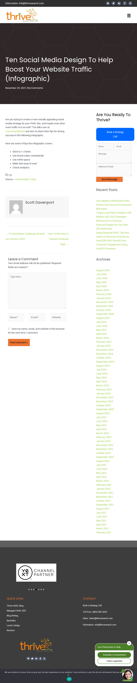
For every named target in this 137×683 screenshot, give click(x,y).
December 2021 (104, 492)
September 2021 (105, 504)
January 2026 (103, 298)
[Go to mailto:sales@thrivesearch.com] (108, 3)
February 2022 (103, 484)
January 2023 (103, 441)
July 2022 (101, 465)
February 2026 (103, 294)
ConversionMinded (15, 131)
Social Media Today (25, 179)
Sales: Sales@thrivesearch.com (98, 618)
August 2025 (103, 318)
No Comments (35, 88)
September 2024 (105, 361)
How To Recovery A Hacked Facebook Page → (58, 234)
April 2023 (101, 429)
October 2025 (103, 310)
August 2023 (103, 413)
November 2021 (104, 496)
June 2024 (101, 373)
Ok (69, 679)
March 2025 (102, 337)
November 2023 (104, 401)
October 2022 (103, 453)
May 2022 (101, 473)
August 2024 (103, 365)
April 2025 (101, 333)
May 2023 (101, 425)
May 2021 (101, 520)
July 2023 (101, 417)
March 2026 (102, 290)
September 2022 (105, 457)
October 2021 (103, 500)
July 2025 (101, 322)
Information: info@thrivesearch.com (99, 624)
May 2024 (101, 377)
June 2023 (101, 421)
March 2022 (102, 480)
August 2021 (103, 508)
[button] (115, 134)
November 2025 (104, 306)
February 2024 (103, 389)
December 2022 (104, 445)
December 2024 (104, 349)
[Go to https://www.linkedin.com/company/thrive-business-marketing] (119, 3)
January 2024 (103, 393)
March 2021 (102, 528)
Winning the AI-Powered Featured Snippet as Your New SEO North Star (112, 224)
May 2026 (101, 282)
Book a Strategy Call (92, 605)
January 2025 (103, 345)
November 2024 (104, 353)
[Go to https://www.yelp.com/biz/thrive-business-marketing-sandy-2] (130, 3)
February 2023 (103, 437)
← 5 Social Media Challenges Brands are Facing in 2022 (25, 234)
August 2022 (103, 461)
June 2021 (101, 516)
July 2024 (101, 369)
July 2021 (101, 512)
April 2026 (101, 286)
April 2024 (101, 381)
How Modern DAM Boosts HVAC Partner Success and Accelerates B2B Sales (114, 204)
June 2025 (101, 326)
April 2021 (101, 524)
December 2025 (104, 302)
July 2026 (101, 274)
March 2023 (102, 433)
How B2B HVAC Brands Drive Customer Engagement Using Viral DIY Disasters (111, 244)
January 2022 (103, 488)
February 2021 (103, 532)
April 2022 (101, 476)
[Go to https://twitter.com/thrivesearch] (113, 3)
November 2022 (104, 449)
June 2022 (101, 469)
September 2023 (105, 409)
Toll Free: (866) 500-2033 (95, 612)
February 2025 (103, 341)
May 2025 (101, 329)
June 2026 (101, 278)
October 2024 (103, 357)
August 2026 (103, 270)
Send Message (109, 179)
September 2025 (105, 314)
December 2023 (104, 397)
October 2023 (103, 405)
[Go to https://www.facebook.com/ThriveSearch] (125, 3)
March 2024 (102, 385)
